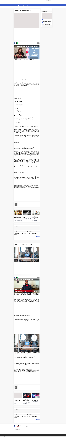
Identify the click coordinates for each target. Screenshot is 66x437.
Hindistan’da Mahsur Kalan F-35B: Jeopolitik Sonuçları (47, 19)
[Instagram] (48, 0)
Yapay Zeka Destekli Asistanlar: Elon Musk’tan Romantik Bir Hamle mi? (47, 21)
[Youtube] (49, 0)
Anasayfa (16, 11)
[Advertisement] (26, 34)
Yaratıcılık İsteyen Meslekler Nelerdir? (26, 217)
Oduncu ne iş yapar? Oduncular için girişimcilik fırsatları (17, 400)
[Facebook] (46, 0)
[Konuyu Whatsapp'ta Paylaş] (17, 43)
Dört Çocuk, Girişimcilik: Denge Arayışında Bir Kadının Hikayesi (35, 218)
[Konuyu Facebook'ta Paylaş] (14, 43)
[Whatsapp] (50, 0)
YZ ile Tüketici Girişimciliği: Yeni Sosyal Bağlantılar (25, 5)
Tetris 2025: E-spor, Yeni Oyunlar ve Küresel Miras (35, 400)
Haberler (18, 11)
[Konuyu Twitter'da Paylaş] (16, 43)
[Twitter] (47, 0)
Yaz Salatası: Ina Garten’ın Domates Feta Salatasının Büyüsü (17, 218)
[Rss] (19, 429)
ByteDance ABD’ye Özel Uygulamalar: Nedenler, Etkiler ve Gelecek (26, 401)
